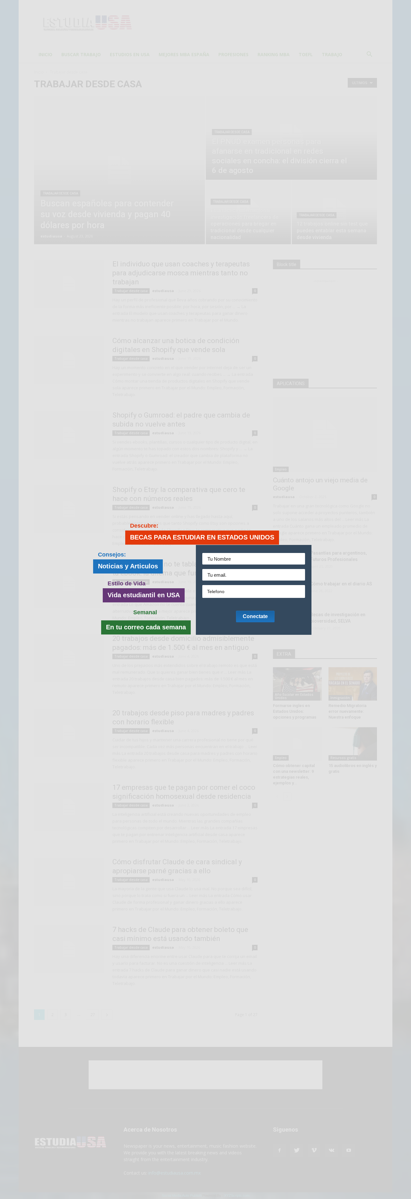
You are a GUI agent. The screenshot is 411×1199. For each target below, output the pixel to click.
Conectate (255, 616)
